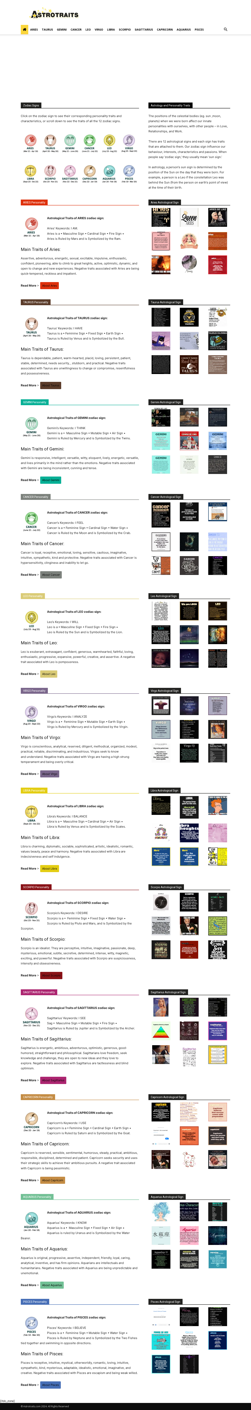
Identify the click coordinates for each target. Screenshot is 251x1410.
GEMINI (62, 29)
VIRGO (99, 29)
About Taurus (50, 385)
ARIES (34, 29)
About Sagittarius (53, 1080)
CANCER (76, 29)
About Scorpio (51, 975)
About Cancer (51, 574)
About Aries (49, 285)
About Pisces (50, 1384)
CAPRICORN (165, 29)
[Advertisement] (125, 73)
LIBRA (111, 29)
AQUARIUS (184, 29)
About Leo (48, 673)
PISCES (199, 29)
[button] (225, 30)
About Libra (49, 868)
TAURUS (47, 29)
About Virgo (49, 773)
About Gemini (50, 480)
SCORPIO (125, 29)
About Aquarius (52, 1285)
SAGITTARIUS (144, 29)
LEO (88, 29)
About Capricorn (52, 1180)
